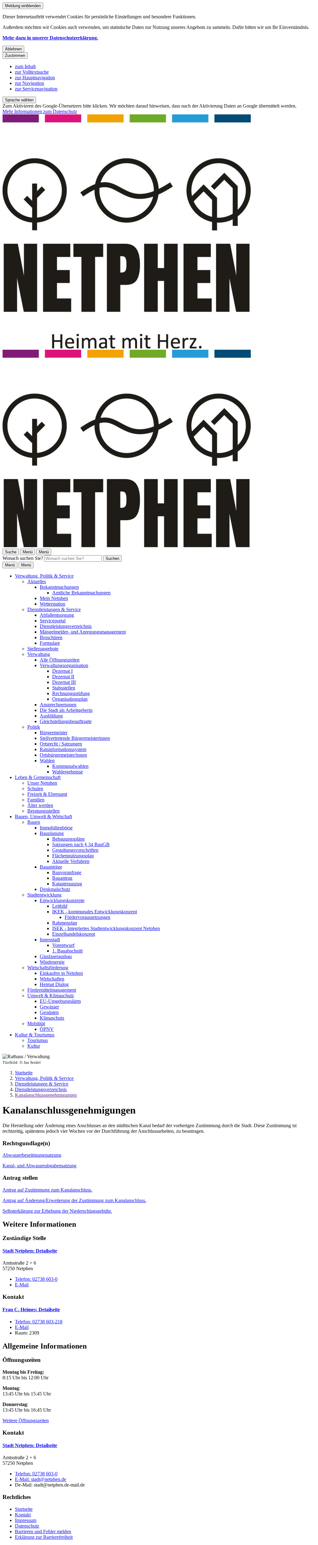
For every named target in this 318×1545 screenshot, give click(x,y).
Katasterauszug (67, 883)
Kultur (33, 1046)
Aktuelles (36, 581)
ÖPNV (47, 1029)
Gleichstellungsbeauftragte (66, 721)
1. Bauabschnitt (67, 950)
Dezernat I (62, 671)
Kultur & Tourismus (34, 1034)
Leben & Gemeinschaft (38, 777)
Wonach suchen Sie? (22, 558)
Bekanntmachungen (59, 587)
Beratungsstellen (43, 811)
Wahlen (47, 760)
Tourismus (37, 1040)
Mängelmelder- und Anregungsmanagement (83, 631)
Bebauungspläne (68, 839)
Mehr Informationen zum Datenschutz (39, 111)
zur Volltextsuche (32, 72)
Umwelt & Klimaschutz (50, 995)
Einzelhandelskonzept (73, 934)
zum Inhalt (25, 66)
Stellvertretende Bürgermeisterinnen (75, 738)
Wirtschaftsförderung (47, 967)
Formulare (50, 643)
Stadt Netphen (29, 1250)
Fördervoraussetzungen (87, 917)
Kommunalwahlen (70, 766)
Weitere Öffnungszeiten (25, 1420)
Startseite (24, 1072)
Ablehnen (13, 49)
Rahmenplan (64, 922)
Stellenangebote (42, 648)
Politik (33, 727)
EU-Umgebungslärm (60, 1001)
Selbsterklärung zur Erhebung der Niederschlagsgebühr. (57, 1211)
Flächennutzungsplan (73, 855)
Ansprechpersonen (58, 704)
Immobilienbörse (56, 827)
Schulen (35, 788)
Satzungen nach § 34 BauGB (81, 844)
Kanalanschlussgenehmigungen (46, 1095)
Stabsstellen (63, 687)
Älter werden (40, 805)
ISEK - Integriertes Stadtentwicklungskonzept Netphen (106, 928)
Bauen (33, 822)
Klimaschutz (52, 1018)
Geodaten (49, 1012)
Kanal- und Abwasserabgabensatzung (39, 1165)
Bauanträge (51, 866)
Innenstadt (50, 939)
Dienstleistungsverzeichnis (66, 626)
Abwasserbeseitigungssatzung (31, 1155)
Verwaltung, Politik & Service (44, 576)
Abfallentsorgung (57, 615)
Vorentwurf (63, 945)
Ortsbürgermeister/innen (63, 755)
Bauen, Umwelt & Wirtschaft (43, 816)
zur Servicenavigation (36, 88)
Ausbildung (51, 715)
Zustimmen (15, 55)
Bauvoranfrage (66, 872)
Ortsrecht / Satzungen (61, 743)
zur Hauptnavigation (35, 77)
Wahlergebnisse (67, 771)
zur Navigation (29, 83)
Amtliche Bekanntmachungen (81, 592)
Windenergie (52, 962)
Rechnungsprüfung (71, 693)
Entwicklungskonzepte (62, 900)
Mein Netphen (54, 598)
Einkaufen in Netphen (61, 973)
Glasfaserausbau (56, 956)
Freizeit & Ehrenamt (47, 794)
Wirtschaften (52, 978)
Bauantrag (62, 878)
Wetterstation (52, 603)
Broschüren (51, 637)
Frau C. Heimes (31, 1309)
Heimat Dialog (54, 984)
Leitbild (59, 906)
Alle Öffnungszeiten (60, 659)
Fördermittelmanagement (51, 990)
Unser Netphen (42, 783)
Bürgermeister (53, 732)
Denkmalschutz (55, 889)
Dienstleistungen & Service (54, 609)
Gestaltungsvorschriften (75, 850)
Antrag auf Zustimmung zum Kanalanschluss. (47, 1189)
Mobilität (36, 1023)
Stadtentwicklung (44, 894)
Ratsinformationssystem (63, 749)
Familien (35, 799)
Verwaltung (38, 654)
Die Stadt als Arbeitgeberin (66, 710)
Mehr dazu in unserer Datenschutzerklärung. (50, 37)
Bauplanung (52, 833)
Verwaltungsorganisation (64, 665)
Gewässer (49, 1006)
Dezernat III (64, 682)
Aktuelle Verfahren (70, 861)
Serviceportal (53, 620)
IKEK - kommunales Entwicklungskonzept (94, 911)
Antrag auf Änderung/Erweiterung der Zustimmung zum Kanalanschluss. (74, 1200)
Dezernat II (63, 676)
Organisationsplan (70, 699)
